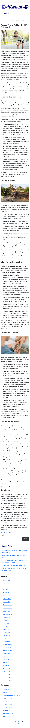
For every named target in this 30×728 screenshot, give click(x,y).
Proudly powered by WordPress (13, 722)
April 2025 (6, 629)
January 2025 (6, 638)
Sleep (4, 716)
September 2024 (7, 650)
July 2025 (5, 620)
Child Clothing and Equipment (11, 695)
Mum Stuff (6, 13)
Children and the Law (9, 698)
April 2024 (6, 666)
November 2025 (7, 608)
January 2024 (6, 675)
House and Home (7, 707)
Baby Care (6, 689)
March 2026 (6, 596)
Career (5, 692)
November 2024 (7, 644)
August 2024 (6, 653)
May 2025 (5, 626)
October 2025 (7, 611)
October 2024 (7, 647)
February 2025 (7, 635)
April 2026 (6, 593)
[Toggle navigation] (27, 13)
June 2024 (6, 659)
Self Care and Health (11, 19)
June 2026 (6, 587)
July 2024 (5, 656)
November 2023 (7, 681)
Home (2, 19)
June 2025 (6, 623)
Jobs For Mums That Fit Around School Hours (14, 565)
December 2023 (7, 678)
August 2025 (6, 617)
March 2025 (6, 632)
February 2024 (7, 672)
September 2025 (7, 614)
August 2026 (6, 581)
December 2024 (7, 641)
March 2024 (6, 669)
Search (2, 535)
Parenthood (6, 710)
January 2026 (6, 602)
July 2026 (5, 584)
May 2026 (5, 590)
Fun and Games (7, 704)
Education (5, 701)
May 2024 (5, 662)
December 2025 (7, 605)
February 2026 (7, 599)
